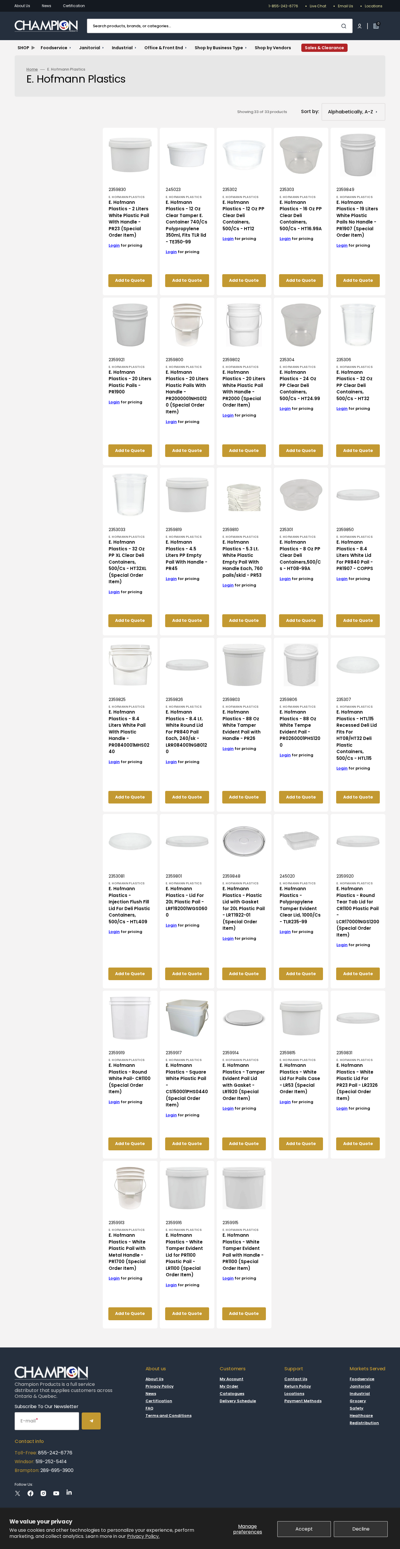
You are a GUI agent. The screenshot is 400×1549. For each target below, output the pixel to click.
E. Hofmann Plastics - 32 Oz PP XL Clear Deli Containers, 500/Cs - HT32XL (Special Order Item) (127, 562)
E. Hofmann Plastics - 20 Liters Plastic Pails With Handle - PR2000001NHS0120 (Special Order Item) (187, 392)
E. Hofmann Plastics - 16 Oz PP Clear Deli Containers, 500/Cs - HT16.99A (301, 215)
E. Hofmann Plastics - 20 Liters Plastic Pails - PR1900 (130, 382)
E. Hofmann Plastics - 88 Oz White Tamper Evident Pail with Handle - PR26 (242, 725)
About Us (22, 5)
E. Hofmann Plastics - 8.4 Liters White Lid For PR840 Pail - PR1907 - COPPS (354, 555)
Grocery (358, 1401)
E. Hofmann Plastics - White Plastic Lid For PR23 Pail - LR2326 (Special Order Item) (357, 1081)
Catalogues (232, 1393)
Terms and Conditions (169, 1415)
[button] (359, 26)
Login (114, 245)
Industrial (360, 1393)
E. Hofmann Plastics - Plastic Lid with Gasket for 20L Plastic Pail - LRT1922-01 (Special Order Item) (244, 908)
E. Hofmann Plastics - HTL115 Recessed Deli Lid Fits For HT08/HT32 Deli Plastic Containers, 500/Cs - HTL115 (356, 735)
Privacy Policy (160, 1386)
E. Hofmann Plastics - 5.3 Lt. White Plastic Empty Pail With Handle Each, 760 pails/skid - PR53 (243, 558)
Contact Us (295, 1379)
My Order (229, 1386)
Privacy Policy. (143, 1536)
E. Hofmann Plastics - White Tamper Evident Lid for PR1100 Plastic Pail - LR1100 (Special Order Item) (184, 1255)
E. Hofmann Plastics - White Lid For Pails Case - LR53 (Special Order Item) (300, 1078)
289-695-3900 (56, 1470)
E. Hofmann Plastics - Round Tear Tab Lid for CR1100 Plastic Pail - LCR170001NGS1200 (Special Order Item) (357, 912)
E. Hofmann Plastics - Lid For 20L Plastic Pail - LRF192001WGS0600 (186, 902)
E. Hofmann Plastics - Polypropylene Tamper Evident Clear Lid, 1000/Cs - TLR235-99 (300, 905)
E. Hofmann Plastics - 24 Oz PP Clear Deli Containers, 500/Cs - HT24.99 (300, 385)
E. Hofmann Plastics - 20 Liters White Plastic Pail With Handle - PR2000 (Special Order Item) (244, 388)
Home (32, 69)
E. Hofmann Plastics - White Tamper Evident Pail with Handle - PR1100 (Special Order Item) (243, 1251)
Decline (361, 1529)
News (46, 5)
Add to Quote (130, 280)
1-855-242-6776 (283, 6)
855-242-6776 (55, 1452)
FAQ (149, 1408)
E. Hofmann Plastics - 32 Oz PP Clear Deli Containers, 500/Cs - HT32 (354, 385)
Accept (304, 1529)
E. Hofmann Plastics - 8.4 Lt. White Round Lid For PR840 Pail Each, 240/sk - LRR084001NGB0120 (186, 732)
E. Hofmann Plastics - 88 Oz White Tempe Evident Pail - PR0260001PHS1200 (300, 728)
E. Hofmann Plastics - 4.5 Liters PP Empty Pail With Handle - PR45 (186, 555)
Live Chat (318, 6)
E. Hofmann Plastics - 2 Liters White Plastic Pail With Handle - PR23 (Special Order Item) (129, 218)
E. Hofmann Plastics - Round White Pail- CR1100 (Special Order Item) (130, 1078)
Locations (373, 6)
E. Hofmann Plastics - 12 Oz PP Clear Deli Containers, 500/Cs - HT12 (243, 215)
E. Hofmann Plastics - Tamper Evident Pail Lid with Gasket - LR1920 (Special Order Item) (244, 1081)
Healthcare (361, 1415)
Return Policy (297, 1386)
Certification (74, 5)
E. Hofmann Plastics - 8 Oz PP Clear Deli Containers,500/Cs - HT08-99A (300, 555)
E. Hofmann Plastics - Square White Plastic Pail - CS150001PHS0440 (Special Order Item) (187, 1085)
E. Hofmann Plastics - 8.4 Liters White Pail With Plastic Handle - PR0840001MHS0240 (129, 732)
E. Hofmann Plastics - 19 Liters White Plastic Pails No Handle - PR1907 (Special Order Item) (357, 218)
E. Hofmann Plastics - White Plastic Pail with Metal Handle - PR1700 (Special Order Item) (127, 1251)
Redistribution (364, 1423)
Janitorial (360, 1386)
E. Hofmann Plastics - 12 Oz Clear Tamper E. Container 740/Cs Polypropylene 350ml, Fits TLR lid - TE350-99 (186, 222)
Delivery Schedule (238, 1401)
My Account (231, 1379)
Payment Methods (303, 1401)
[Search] (345, 26)
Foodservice (362, 1379)
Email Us (345, 6)
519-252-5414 (50, 1461)
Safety (356, 1408)
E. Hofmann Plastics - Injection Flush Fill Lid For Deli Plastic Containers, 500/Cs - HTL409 (129, 905)
